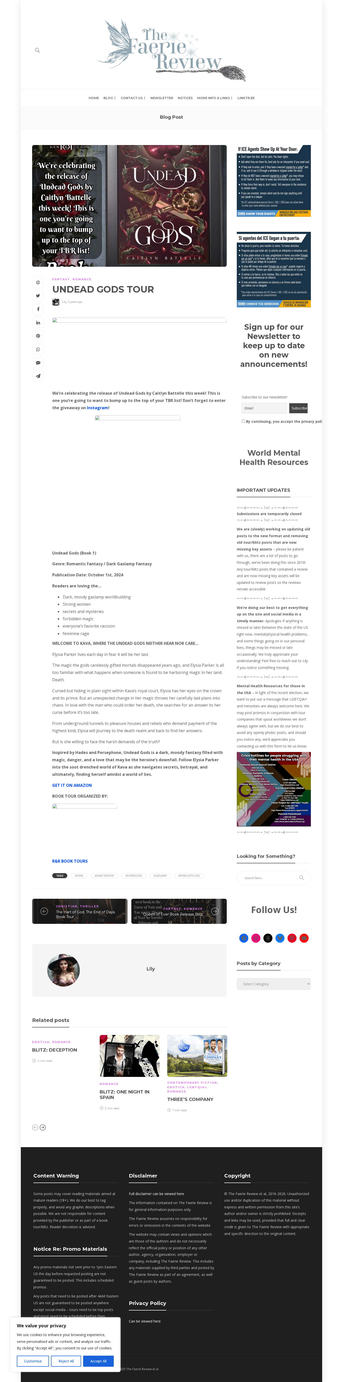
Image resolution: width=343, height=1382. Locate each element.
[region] (65, 1344)
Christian (66, 906)
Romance (82, 279)
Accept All (98, 1361)
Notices (185, 98)
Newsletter (161, 98)
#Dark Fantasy (104, 875)
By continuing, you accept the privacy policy (275, 421)
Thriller (89, 906)
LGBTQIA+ (197, 1087)
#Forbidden (134, 875)
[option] (62, 1049)
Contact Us (132, 98)
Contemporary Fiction (192, 1082)
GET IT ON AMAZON (72, 785)
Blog (108, 98)
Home (37, 6)
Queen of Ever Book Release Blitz (173, 914)
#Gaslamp (160, 875)
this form (274, 746)
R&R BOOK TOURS (70, 861)
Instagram (97, 407)
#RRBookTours (189, 875)
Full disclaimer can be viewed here (156, 1193)
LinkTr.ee (246, 98)
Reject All (66, 1361)
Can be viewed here (145, 1321)
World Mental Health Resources (274, 457)
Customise (33, 1361)
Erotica (40, 1042)
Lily (64, 302)
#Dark (79, 875)
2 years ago (75, 302)
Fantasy (61, 279)
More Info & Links (213, 98)
